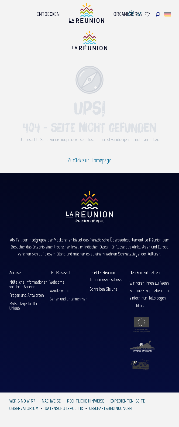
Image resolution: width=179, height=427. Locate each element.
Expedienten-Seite (127, 401)
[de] (168, 14)
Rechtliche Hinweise (85, 401)
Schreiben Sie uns (103, 289)
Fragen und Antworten (26, 295)
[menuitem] (48, 13)
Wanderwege (59, 290)
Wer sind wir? (22, 401)
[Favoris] (147, 14)
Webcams (56, 282)
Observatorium (23, 408)
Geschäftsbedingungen (110, 408)
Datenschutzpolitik (64, 408)
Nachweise (51, 401)
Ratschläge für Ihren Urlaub (25, 305)
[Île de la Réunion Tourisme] (89, 42)
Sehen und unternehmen (68, 298)
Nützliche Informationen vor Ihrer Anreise (28, 284)
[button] (158, 14)
